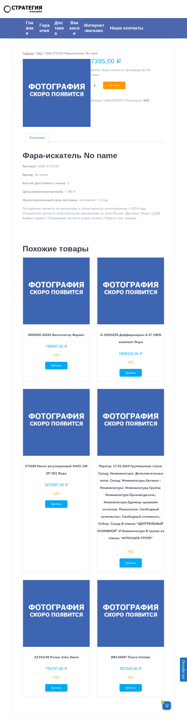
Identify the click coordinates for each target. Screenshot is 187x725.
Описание (37, 137)
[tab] (37, 137)
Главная (28, 53)
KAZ (39, 53)
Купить (114, 85)
